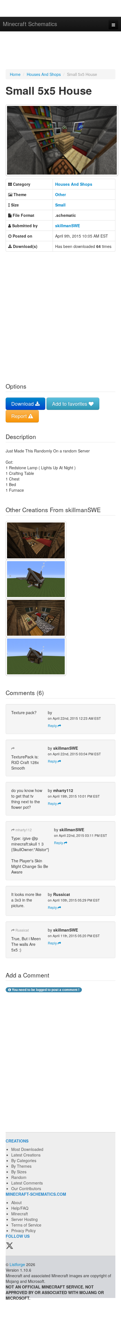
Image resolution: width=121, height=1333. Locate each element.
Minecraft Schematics (30, 24)
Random (18, 1177)
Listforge (17, 1264)
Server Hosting (24, 1219)
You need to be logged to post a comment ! (45, 989)
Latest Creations (26, 1155)
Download (23, 403)
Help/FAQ (19, 1208)
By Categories (23, 1160)
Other (60, 194)
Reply (53, 725)
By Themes (21, 1166)
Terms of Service (26, 1225)
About (16, 1202)
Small (60, 205)
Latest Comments (27, 1183)
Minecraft (19, 1213)
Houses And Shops (44, 74)
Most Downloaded (27, 1149)
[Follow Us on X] (10, 1246)
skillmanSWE (67, 225)
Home (15, 74)
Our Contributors (26, 1188)
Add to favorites (70, 403)
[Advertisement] (60, 51)
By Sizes (18, 1171)
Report (19, 415)
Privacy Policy (23, 1230)
